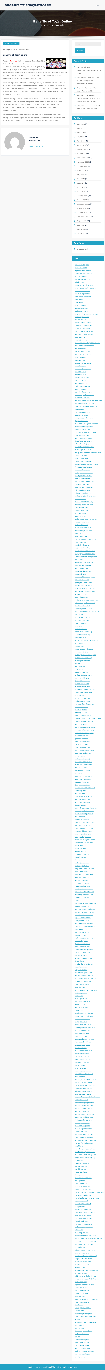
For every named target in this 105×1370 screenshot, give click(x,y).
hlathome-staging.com (83, 585)
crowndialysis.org (81, 597)
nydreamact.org (80, 349)
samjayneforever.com (83, 1262)
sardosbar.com (80, 513)
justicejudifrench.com (83, 825)
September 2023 (83, 217)
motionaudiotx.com (82, 1334)
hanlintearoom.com (82, 1290)
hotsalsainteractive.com (84, 285)
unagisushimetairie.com (83, 351)
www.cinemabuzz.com (83, 1178)
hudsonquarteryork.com (84, 1227)
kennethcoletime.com (83, 834)
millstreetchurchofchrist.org (85, 1276)
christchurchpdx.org (82, 759)
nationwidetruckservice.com (85, 938)
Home (98, 6)
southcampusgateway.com (84, 395)
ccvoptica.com (80, 1160)
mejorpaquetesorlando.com (85, 554)
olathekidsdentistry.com (84, 548)
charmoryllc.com (81, 710)
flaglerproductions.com (83, 744)
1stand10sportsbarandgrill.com (86, 557)
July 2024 (80, 175)
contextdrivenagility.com (84, 814)
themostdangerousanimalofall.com (88, 718)
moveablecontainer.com (84, 418)
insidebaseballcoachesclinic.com (87, 1270)
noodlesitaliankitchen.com (84, 346)
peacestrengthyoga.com (83, 1094)
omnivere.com (80, 299)
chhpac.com (79, 1328)
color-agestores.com (82, 661)
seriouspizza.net (81, 999)
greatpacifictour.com (82, 944)
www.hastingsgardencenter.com (87, 1198)
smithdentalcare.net (82, 1348)
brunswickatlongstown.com (85, 840)
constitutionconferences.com (86, 990)
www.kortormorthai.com (84, 1105)
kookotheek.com (81, 389)
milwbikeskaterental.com (84, 892)
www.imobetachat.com (83, 1051)
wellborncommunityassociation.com (88, 401)
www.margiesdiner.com (83, 1129)
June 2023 (81, 229)
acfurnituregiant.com (82, 294)
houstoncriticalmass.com (84, 715)
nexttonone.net (80, 1065)
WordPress (47, 1367)
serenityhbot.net (81, 1068)
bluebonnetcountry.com (83, 363)
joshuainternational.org (83, 1071)
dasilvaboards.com (82, 736)
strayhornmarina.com (83, 741)
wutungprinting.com (82, 886)
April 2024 (80, 187)
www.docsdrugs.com (82, 1126)
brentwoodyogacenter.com (85, 1152)
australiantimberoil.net (83, 438)
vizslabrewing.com (82, 522)
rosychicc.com (80, 669)
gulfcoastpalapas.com (83, 1025)
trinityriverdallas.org (82, 635)
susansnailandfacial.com (84, 1074)
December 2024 (83, 158)
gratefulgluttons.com (82, 681)
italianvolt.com (80, 516)
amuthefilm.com (81, 767)
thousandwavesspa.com (84, 949)
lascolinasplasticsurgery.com (85, 1140)
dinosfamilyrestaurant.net (84, 441)
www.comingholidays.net (84, 704)
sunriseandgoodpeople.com (85, 909)
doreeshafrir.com (81, 805)
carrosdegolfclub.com (83, 450)
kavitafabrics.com (81, 929)
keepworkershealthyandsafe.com (87, 343)
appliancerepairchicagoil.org (85, 334)
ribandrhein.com (81, 623)
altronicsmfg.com (81, 308)
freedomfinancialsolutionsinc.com (87, 1097)
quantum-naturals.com (83, 1253)
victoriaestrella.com (82, 947)
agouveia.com (80, 1319)
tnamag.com (79, 1010)
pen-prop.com (80, 1077)
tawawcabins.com (81, 507)
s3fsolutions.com (81, 458)
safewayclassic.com (82, 328)
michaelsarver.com (82, 580)
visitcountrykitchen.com (84, 874)
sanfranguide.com (81, 707)
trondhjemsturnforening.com (85, 1241)
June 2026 (81, 124)
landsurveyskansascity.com (85, 1114)
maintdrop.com (80, 372)
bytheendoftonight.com (83, 675)
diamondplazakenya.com (84, 1244)
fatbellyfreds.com (81, 1221)
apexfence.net (80, 1357)
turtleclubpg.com (81, 941)
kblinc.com (79, 533)
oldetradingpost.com (82, 429)
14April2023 (10, 50)
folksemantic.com (81, 510)
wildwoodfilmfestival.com (84, 403)
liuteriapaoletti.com (82, 906)
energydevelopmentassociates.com (88, 453)
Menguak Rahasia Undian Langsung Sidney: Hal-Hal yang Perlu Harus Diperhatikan (88, 98)
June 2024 (81, 179)
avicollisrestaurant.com (83, 958)
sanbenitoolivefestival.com (85, 689)
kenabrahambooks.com (83, 762)
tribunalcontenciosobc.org (84, 730)
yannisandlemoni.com (83, 528)
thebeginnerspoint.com (83, 701)
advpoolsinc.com (81, 970)
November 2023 (83, 208)
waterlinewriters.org (82, 1030)
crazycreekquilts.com (83, 753)
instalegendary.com (82, 340)
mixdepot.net (80, 1181)
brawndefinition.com (82, 747)
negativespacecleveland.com (85, 903)
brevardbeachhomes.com (84, 461)
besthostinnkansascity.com (85, 1345)
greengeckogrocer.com (83, 583)
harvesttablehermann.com (84, 447)
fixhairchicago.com (82, 984)
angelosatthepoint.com (83, 973)
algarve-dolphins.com (83, 877)
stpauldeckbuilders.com (84, 1117)
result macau (12, 61)
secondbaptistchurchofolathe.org (87, 1322)
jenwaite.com (80, 1296)
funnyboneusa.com (82, 921)
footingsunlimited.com (83, 1120)
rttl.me (77, 1337)
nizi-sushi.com (80, 848)
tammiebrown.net (81, 857)
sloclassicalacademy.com (84, 733)
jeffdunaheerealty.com (83, 1091)
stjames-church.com (82, 799)
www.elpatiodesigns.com (84, 1224)
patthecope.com (81, 993)
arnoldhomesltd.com (82, 479)
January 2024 (82, 200)
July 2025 (80, 128)
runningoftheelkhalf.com (84, 1088)
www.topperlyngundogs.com (85, 1085)
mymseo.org (79, 1325)
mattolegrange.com (82, 866)
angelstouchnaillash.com (84, 562)
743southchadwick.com (83, 467)
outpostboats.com (81, 672)
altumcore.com (80, 1004)
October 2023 (82, 212)
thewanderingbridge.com (84, 828)
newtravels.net (80, 320)
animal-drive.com (81, 1007)
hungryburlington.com (83, 837)
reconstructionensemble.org (85, 926)
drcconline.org (80, 961)
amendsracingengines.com (84, 1103)
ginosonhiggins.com (82, 883)
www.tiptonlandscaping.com (85, 1155)
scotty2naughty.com (82, 802)
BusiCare (61, 1367)
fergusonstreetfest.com (83, 1259)
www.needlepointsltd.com (85, 1134)
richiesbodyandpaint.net (84, 273)
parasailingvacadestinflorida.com (87, 1279)
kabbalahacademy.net (83, 565)
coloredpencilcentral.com (84, 481)
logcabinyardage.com (82, 1045)
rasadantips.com (81, 302)
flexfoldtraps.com (81, 1100)
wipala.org (78, 663)
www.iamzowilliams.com (84, 1195)
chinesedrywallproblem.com (85, 912)
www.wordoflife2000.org (84, 502)
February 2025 (82, 149)
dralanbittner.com (81, 525)
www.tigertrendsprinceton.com (86, 1079)
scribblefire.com (81, 643)
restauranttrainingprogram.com (86, 600)
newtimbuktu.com (81, 305)
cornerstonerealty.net (83, 1189)
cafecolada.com (80, 695)
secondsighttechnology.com (85, 577)
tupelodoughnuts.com (83, 545)
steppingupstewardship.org (85, 1158)
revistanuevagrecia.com (83, 796)
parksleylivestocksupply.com (85, 655)
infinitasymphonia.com (83, 776)
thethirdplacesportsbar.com (85, 1212)
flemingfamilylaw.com (83, 1308)
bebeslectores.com (82, 435)
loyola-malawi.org (81, 666)
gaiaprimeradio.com (82, 854)
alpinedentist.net (81, 383)
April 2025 (80, 141)
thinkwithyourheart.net (83, 493)
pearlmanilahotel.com (83, 369)
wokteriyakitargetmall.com (85, 588)
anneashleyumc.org (82, 1111)
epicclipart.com (80, 366)
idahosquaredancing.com (84, 505)
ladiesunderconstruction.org (85, 432)
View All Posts (35, 146)
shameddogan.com (82, 1033)
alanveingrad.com (81, 880)
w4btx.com (79, 559)
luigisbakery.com (81, 1166)
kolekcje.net (79, 626)
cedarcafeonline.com (82, 291)
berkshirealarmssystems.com (86, 519)
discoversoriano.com (82, 698)
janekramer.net (80, 845)
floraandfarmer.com (82, 455)
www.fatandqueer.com (83, 1108)
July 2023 (80, 225)
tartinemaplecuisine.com (84, 843)
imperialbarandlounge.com (85, 487)
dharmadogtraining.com (83, 1331)
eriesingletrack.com (82, 536)
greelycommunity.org (82, 785)
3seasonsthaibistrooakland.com (86, 640)
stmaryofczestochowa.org (84, 822)
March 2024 (81, 191)
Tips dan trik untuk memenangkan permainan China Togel (89, 70)
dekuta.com (79, 1175)
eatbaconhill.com (81, 311)
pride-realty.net (81, 1282)
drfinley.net (79, 1305)
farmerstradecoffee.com (84, 1042)
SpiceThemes (72, 1367)
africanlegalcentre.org (83, 779)
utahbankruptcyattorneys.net (85, 496)
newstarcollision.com (83, 571)
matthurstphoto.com (82, 1264)
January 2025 (82, 154)
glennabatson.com (81, 739)
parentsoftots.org (81, 1036)
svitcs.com (79, 996)
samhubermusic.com (82, 1354)
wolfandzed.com (81, 1172)
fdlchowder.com (81, 1132)
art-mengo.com (80, 851)
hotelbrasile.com (81, 409)
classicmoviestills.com (83, 692)
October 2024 (82, 166)
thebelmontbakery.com (83, 325)
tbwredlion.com (81, 1247)
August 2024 (81, 170)
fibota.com (79, 1230)
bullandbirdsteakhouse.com (85, 1137)
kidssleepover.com (82, 317)
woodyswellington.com (83, 1218)
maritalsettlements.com (84, 889)
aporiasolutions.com (82, 1019)
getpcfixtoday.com (81, 357)
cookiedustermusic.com (84, 924)
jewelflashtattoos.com (83, 354)
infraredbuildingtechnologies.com (87, 444)
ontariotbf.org (80, 337)
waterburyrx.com (81, 967)
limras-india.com (81, 268)
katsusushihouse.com (83, 782)
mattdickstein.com (82, 1054)
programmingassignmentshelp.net (87, 314)
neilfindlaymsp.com (82, 955)
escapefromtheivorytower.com (28, 5)
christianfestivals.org (82, 871)
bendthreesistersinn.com (84, 915)
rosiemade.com (80, 542)
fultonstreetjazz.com (82, 412)
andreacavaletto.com (82, 652)
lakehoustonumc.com (83, 1059)
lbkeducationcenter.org (83, 632)
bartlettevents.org (81, 415)
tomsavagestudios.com (83, 609)
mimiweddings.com (82, 1342)
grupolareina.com (81, 421)
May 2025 (80, 137)
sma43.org (79, 1146)
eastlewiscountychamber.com (86, 727)
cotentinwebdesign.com (84, 427)
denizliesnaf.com (81, 987)
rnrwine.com (79, 1311)
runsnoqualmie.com (82, 1123)
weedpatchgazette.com (83, 531)
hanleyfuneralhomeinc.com (85, 551)
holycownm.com (81, 935)
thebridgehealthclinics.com (85, 1028)
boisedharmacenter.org (83, 658)
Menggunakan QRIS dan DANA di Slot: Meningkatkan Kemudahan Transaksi (88, 81)
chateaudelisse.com (82, 398)
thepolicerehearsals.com (84, 721)
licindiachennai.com (82, 276)
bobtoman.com (80, 375)
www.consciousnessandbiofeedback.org (90, 1192)
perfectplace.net (81, 637)
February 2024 (82, 196)
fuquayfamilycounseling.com (85, 1316)
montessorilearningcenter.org (86, 1256)
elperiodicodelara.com (83, 271)
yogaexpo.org (80, 646)
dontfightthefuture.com (83, 476)
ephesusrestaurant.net (83, 1215)
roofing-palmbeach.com (84, 473)
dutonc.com (79, 860)
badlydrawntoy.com (82, 1056)
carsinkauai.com (81, 1273)
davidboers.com (81, 1048)
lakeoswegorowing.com (83, 1314)
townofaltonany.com (82, 897)
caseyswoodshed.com (83, 981)
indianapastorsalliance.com (85, 975)
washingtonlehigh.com (83, 1163)
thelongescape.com (82, 863)
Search (80, 51)
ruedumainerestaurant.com (85, 788)
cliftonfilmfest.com (82, 484)
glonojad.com (80, 793)
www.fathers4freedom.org (84, 1082)
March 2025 (81, 145)
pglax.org (78, 900)
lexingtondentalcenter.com (85, 591)
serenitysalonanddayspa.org (85, 288)
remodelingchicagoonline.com (86, 1149)
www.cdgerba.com (82, 1233)
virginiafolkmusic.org (82, 617)
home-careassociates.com (84, 649)
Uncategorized (24, 50)
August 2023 (81, 221)
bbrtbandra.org (80, 360)
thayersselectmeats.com (84, 1016)
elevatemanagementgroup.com (86, 1299)
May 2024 (80, 183)
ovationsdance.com (82, 620)
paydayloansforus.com (83, 323)
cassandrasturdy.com (82, 687)
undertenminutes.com (83, 297)
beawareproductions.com (84, 811)
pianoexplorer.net (81, 1201)
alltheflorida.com (81, 1267)
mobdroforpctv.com (82, 684)
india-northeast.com (82, 470)
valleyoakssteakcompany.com (86, 978)
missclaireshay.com (82, 265)
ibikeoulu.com (80, 817)
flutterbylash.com (81, 1287)
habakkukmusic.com (82, 1062)
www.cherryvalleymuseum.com (86, 424)
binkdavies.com (80, 756)
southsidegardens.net (83, 1204)
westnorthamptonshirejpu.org (86, 406)
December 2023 (83, 204)
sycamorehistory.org (82, 1186)
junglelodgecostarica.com (84, 869)
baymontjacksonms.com (84, 895)
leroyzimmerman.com (83, 1302)
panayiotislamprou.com (83, 392)
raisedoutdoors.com (82, 490)
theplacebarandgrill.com (84, 964)
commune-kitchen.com (83, 765)
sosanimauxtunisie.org (83, 377)
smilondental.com (81, 568)
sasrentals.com (80, 574)
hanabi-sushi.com (81, 1169)
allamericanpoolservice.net (85, 603)
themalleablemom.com (83, 831)
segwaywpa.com (81, 1022)
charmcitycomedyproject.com (86, 808)
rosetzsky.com (80, 791)
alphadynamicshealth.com (84, 1285)
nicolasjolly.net (80, 773)
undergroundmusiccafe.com (85, 1351)
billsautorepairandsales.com (85, 1250)
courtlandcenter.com (82, 952)
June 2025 (81, 132)
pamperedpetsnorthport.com (85, 539)
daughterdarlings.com (83, 279)
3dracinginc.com (81, 713)
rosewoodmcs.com (82, 1183)
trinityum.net (79, 1207)
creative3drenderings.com (84, 1039)
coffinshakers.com (82, 819)
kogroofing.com (80, 380)
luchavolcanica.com (82, 932)
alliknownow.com (81, 724)
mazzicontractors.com (83, 1209)
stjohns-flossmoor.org (83, 918)
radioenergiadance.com (83, 386)
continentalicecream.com (84, 750)
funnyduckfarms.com (83, 1293)
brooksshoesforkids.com (84, 1013)
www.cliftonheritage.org (84, 1143)
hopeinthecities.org (82, 678)
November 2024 (83, 162)
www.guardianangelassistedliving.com (89, 1238)
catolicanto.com (81, 629)
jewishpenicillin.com (82, 606)
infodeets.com (80, 282)
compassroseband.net (83, 1001)
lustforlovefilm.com (82, 770)
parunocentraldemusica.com (85, 1236)
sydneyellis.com (81, 594)
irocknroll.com (80, 499)
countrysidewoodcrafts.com (85, 331)
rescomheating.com (82, 1340)
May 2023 (80, 233)
